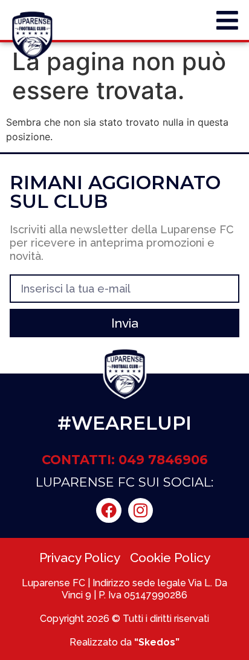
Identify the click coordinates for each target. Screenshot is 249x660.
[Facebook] (108, 510)
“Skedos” (156, 642)
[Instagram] (141, 510)
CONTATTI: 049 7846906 (125, 459)
